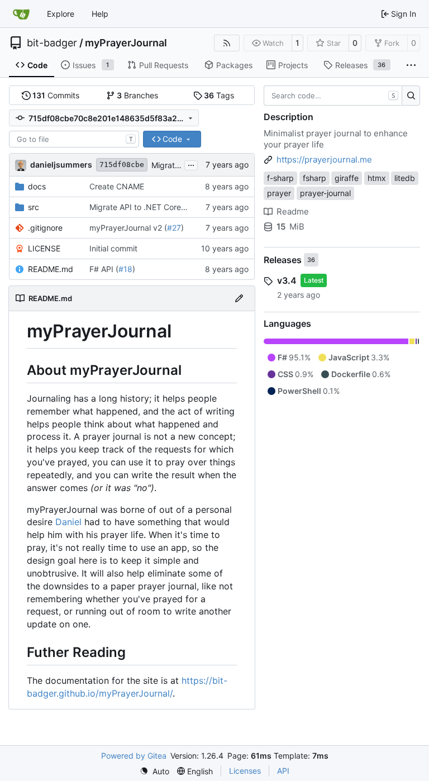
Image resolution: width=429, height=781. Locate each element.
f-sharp (280, 178)
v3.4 (287, 280)
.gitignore (45, 227)
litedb (404, 178)
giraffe (347, 178)
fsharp (314, 178)
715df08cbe (121, 164)
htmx (377, 178)
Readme (293, 211)
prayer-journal (325, 193)
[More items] (411, 65)
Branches (137, 95)
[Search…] (411, 95)
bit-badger (52, 43)
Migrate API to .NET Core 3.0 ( (145, 207)
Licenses (245, 770)
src (33, 207)
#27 (174, 227)
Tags (219, 95)
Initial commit (113, 248)
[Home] (21, 14)
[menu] (154, 771)
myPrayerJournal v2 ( (128, 227)
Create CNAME (116, 186)
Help (100, 13)
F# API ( (103, 269)
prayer (279, 193)
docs (37, 186)
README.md (50, 269)
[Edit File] (239, 298)
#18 (125, 269)
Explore (60, 13)
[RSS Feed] (227, 43)
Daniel (68, 521)
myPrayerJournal (126, 43)
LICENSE (44, 248)
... (191, 164)
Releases (283, 259)
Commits (55, 95)
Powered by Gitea (133, 755)
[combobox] (74, 139)
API (283, 770)
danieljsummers (61, 164)
